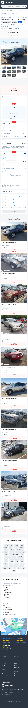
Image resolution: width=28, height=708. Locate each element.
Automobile (9, 10)
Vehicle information (20, 81)
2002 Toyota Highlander (7, 523)
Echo (16, 552)
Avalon (16, 545)
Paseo (6, 561)
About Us (4, 661)
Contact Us (4, 665)
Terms (9, 705)
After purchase (5, 675)
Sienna (22, 563)
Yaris (14, 570)
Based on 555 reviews (21, 642)
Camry (11, 547)
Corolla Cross (20, 549)
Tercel (4, 568)
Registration (17, 675)
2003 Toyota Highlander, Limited (9, 242)
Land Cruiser (20, 556)
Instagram (14, 689)
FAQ (3, 671)
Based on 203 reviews (7, 649)
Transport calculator (6, 682)
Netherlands (7, 599)
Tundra (9, 568)
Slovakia (6, 600)
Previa (17, 561)
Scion (11, 563)
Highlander (4, 13)
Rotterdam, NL (8, 607)
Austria (6, 589)
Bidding (8, 81)
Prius (22, 561)
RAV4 (5, 563)
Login (15, 673)
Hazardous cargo (9, 199)
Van (19, 568)
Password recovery (18, 677)
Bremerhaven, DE (9, 609)
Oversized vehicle (9, 202)
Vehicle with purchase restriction (12, 196)
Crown (11, 552)
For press (4, 663)
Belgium (6, 590)
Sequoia (16, 563)
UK (14, 568)
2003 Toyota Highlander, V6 (8, 367)
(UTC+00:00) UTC (10, 701)
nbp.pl (17, 186)
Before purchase (5, 673)
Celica (16, 547)
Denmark (6, 594)
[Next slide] (24, 54)
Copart (20, 22)
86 (11, 545)
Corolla (12, 549)
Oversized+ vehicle (10, 205)
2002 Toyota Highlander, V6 (8, 491)
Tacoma (21, 566)
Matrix (11, 559)
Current (3, 6)
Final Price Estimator (9, 97)
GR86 (6, 554)
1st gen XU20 (12, 13)
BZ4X (22, 545)
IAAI (15, 658)
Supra (11, 566)
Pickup (11, 561)
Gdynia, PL (7, 611)
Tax (4, 161)
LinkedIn (21, 689)
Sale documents (5, 680)
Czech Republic (7, 592)
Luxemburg (7, 597)
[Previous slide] (3, 54)
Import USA (16, 667)
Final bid (14, 104)
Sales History (14, 32)
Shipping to (6, 136)
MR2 (6, 559)
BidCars (3, 10)
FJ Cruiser (22, 552)
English (19, 701)
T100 (16, 566)
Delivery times (5, 677)
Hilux (14, 556)
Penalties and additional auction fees (8, 148)
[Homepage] (7, 2)
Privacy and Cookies (16, 705)
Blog (3, 658)
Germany (6, 595)
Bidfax (15, 663)
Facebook (6, 689)
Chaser (6, 549)
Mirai (16, 559)
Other (21, 559)
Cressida (5, 552)
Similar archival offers (14, 35)
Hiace (22, 554)
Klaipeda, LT (7, 612)
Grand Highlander (14, 554)
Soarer (6, 566)
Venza (23, 568)
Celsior (22, 547)
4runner (6, 545)
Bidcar (15, 665)
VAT (5, 164)
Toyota (17, 10)
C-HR (5, 547)
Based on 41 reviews (7, 642)
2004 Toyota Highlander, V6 (8, 273)
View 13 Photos (7, 62)
